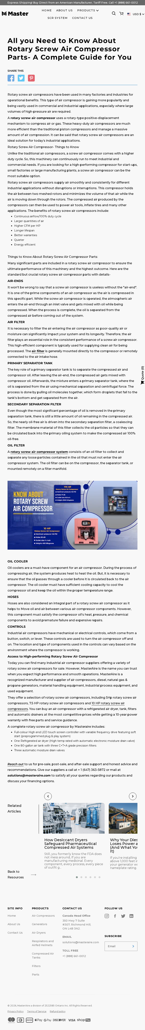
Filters (36, 966)
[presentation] (48, 796)
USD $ (137, 14)
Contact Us (15, 932)
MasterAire (23, 1005)
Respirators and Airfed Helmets (43, 943)
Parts (35, 974)
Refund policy (58, 1011)
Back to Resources (16, 874)
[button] (77, 877)
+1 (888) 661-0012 (74, 956)
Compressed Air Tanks (43, 955)
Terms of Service (36, 1011)
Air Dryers (39, 932)
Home (12, 915)
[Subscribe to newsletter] (133, 946)
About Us (14, 924)
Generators (39, 924)
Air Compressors (43, 915)
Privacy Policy (16, 1011)
